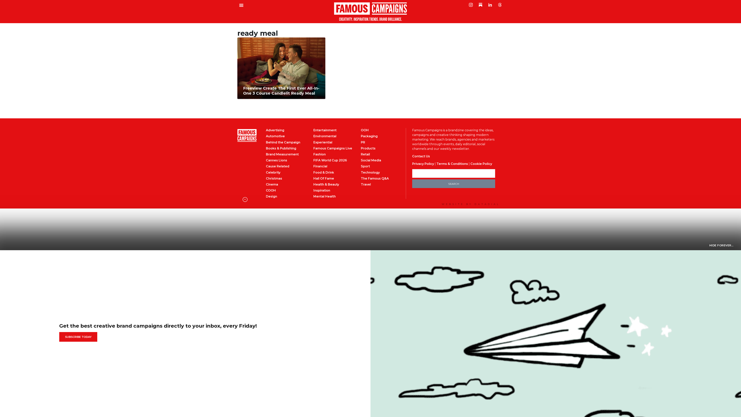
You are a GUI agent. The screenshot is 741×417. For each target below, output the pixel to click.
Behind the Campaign (283, 142)
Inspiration (321, 190)
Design (271, 196)
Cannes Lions (276, 160)
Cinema (272, 184)
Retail (365, 154)
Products (368, 148)
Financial (320, 166)
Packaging (369, 136)
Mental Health (324, 196)
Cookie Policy (481, 164)
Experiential (322, 142)
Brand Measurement (282, 154)
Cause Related (277, 166)
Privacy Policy (423, 164)
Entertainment (325, 130)
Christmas (274, 178)
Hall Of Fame (323, 178)
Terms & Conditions (452, 164)
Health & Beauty (326, 184)
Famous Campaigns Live (332, 148)
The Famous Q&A (375, 178)
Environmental (324, 136)
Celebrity (273, 172)
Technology (370, 172)
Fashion (319, 154)
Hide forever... (721, 245)
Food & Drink (323, 172)
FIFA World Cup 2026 (330, 160)
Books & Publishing (281, 148)
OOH (365, 130)
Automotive (275, 136)
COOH (271, 190)
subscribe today (78, 337)
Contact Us (421, 156)
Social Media (371, 160)
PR (363, 142)
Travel (366, 184)
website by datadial (471, 204)
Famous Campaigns (370, 11)
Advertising (275, 130)
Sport (365, 166)
